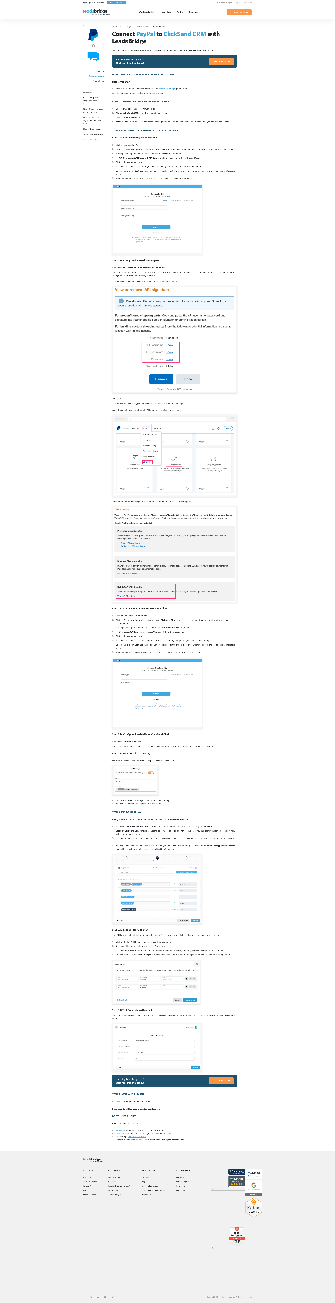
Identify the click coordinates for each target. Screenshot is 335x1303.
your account (141, 1139)
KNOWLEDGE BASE (137, 1136)
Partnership (146, 1194)
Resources (193, 12)
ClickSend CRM (123, 1133)
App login (180, 1177)
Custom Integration (116, 1194)
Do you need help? (90, 139)
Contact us (180, 1190)
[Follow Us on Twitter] (112, 1297)
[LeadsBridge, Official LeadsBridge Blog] (96, 11)
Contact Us (247, 2)
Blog (143, 1181)
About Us (87, 1177)
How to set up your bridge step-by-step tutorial (91, 100)
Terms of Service (90, 1181)
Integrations (166, 12)
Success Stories (89, 1194)
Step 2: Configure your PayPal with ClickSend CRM (92, 120)
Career (86, 1190)
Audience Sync (114, 1181)
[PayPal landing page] (93, 35)
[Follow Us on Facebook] (84, 1297)
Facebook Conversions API (119, 1186)
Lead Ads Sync (114, 1177)
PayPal (119, 1130)
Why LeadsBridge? (146, 12)
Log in (237, 2)
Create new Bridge (166, 88)
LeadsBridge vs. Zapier (151, 1186)
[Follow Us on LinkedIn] (98, 1297)
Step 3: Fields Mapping (92, 129)
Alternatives (98, 80)
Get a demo (146, 1177)
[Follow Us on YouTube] (105, 1297)
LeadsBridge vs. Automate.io (153, 1190)
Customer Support (224, 2)
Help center (181, 1186)
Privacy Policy (88, 1186)
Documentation (96, 76)
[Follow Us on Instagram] (91, 1297)
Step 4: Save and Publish (93, 134)
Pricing (180, 12)
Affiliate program (182, 1181)
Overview (99, 71)
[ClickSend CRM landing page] (93, 56)
